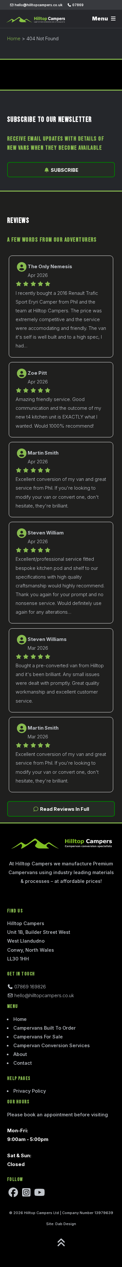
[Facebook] (13, 1194)
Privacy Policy (29, 1091)
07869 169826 (29, 987)
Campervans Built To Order (44, 1028)
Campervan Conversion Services (51, 1045)
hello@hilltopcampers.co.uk (38, 5)
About (20, 1054)
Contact (22, 1063)
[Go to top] (61, 1243)
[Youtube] (40, 1194)
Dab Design (65, 1224)
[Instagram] (26, 1194)
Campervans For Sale (38, 1037)
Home (13, 39)
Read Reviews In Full (64, 809)
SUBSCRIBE (64, 170)
